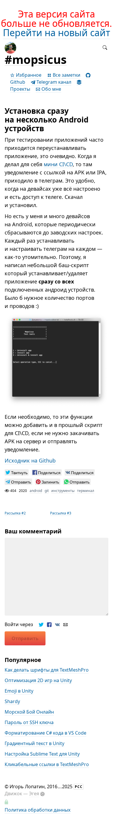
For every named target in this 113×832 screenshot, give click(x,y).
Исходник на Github (30, 460)
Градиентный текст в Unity (34, 743)
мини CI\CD (58, 164)
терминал (85, 490)
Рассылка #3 (60, 513)
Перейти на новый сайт (56, 32)
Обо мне (50, 89)
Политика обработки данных (37, 810)
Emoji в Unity (19, 691)
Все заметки (66, 75)
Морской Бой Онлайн (29, 712)
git (47, 490)
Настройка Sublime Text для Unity (42, 754)
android (36, 490)
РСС (79, 786)
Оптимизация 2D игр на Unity (38, 680)
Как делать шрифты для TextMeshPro (47, 670)
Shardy (12, 701)
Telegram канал (53, 82)
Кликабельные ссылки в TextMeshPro (47, 764)
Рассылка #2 (15, 513)
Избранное (28, 75)
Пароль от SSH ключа (29, 722)
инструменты (62, 490)
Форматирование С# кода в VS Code (45, 733)
